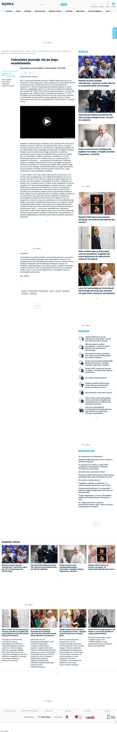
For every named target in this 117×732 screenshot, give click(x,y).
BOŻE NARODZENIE (32, 291)
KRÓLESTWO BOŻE (43, 291)
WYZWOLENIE (33, 293)
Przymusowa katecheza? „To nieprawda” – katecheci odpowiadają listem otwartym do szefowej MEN (95, 490)
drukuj (30, 73)
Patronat (87, 711)
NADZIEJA (58, 291)
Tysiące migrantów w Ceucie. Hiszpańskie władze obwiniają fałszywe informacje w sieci (94, 497)
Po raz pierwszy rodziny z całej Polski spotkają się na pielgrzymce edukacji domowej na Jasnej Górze (93, 467)
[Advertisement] (58, 29)
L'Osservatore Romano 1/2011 (11, 76)
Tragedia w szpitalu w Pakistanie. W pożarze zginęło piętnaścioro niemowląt (94, 484)
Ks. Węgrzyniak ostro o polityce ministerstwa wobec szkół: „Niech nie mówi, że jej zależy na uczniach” (95, 504)
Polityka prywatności (29, 711)
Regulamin (49, 711)
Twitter (26, 73)
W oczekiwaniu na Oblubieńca (90, 456)
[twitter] (115, 33)
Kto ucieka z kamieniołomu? (89, 480)
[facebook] (115, 30)
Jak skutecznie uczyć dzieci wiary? (91, 472)
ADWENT (24, 291)
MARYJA (52, 291)
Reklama (68, 711)
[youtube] (115, 36)
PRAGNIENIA (25, 293)
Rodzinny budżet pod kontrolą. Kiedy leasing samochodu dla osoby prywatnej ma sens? (96, 476)
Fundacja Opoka (10, 711)
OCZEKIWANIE (66, 291)
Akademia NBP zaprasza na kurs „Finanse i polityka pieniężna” (95, 461)
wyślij (34, 73)
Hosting (107, 711)
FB (22, 73)
